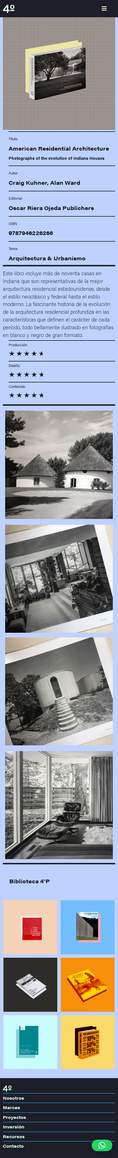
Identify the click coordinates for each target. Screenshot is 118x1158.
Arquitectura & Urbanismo (47, 258)
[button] (104, 8)
